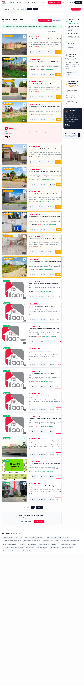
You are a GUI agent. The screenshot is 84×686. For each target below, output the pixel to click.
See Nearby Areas (26, 521)
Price (41, 9)
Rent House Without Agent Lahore (12, 540)
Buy (18, 2)
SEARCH (77, 9)
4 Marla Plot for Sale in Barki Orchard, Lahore (41, 351)
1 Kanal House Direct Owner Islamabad (13, 547)
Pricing (27, 2)
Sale (29, 9)
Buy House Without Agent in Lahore (12, 537)
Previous (26, 507)
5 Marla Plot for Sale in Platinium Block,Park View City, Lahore (46, 193)
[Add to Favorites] (24, 36)
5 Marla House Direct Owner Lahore (48, 544)
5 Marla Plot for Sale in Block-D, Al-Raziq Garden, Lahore (44, 396)
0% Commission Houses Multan (11, 551)
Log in (71, 2)
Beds (47, 9)
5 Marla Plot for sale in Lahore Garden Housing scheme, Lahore (46, 486)
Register (78, 2)
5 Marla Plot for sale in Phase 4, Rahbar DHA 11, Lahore (43, 441)
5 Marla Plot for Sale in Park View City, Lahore (41, 373)
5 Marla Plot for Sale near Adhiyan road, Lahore (42, 306)
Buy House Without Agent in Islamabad (57, 537)
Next (38, 507)
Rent (10, 2)
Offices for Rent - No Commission (32, 551)
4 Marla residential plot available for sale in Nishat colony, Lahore (47, 238)
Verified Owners (46, 20)
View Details (60, 52)
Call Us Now (39, 521)
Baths (53, 9)
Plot (35, 9)
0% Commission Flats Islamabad (70, 540)
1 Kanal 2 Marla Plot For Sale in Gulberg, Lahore (41, 83)
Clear (67, 9)
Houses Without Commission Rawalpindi (37, 547)
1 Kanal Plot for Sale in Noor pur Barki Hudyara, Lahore (43, 283)
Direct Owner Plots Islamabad (28, 544)
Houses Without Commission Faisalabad (62, 547)
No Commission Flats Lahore (32, 540)
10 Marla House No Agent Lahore (68, 544)
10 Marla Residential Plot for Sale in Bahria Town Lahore (44, 328)
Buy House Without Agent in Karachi (34, 537)
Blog (33, 2)
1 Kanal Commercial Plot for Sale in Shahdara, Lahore (43, 149)
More (60, 9)
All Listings (56, 20)
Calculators (41, 2)
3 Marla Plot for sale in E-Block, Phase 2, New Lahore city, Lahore (46, 463)
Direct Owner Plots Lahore (10, 544)
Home (3, 16)
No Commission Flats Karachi (50, 540)
